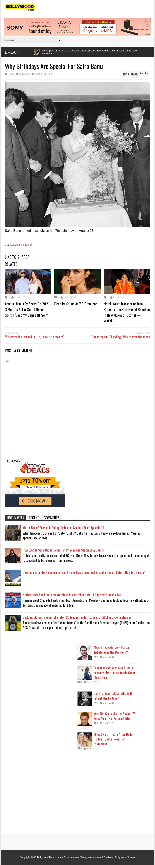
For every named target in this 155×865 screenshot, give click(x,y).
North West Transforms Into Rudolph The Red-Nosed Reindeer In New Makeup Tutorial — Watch (127, 312)
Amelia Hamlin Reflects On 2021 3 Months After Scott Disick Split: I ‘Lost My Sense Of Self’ (27, 309)
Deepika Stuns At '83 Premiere (75, 303)
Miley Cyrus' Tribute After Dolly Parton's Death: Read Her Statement (113, 739)
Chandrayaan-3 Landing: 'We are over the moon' (121, 336)
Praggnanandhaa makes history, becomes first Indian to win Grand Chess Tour (115, 672)
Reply (11, 74)
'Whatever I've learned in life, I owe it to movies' (34, 336)
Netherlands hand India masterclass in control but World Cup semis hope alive (72, 594)
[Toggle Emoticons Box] (7, 360)
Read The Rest (21, 245)
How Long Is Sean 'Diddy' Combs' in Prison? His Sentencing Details (64, 550)
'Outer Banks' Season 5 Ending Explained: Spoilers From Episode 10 (63, 527)
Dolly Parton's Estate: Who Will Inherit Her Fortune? (113, 696)
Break (11, 52)
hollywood (24, 74)
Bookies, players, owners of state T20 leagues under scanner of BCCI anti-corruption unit (78, 617)
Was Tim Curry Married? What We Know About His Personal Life (115, 716)
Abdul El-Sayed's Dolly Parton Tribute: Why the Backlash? (112, 650)
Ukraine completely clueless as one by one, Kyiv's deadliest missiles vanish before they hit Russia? (84, 572)
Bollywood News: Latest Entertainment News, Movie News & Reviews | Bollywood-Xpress (86, 857)
